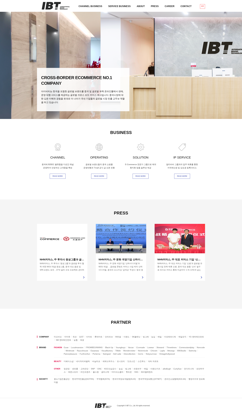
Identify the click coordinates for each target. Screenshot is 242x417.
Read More (58, 176)
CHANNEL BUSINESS (90, 6)
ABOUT (141, 6)
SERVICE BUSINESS (119, 6)
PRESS (155, 6)
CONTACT (186, 6)
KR (202, 6)
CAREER (169, 6)
